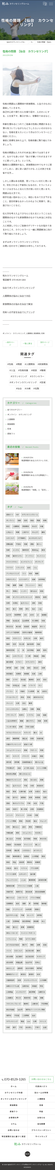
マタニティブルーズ (13, 1004)
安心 (8, 786)
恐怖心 (37, 962)
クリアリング (17, 909)
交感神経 (16, 921)
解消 (43, 550)
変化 (27, 609)
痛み (8, 656)
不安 (20, 1027)
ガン (40, 685)
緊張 (20, 821)
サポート (33, 750)
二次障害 (25, 1015)
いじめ (23, 880)
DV (41, 733)
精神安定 (25, 550)
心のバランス (17, 656)
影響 (8, 556)
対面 (36, 815)
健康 (24, 903)
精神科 (26, 1004)
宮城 (28, 697)
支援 (19, 980)
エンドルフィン (26, 562)
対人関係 (35, 621)
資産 (8, 927)
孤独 (41, 591)
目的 (25, 520)
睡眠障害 (16, 738)
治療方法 (41, 992)
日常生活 (16, 685)
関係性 (29, 862)
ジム (35, 567)
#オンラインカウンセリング (23, 382)
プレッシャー (30, 585)
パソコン (9, 691)
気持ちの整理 (27, 632)
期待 (38, 951)
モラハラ (27, 733)
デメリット (20, 815)
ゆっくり (30, 915)
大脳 (24, 685)
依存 (44, 679)
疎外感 (8, 762)
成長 (44, 945)
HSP (17, 514)
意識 (8, 803)
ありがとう (38, 850)
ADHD (32, 615)
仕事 (34, 1021)
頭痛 (20, 585)
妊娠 (33, 579)
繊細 (21, 721)
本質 (30, 791)
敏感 (44, 597)
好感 (32, 809)
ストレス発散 (41, 768)
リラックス (20, 567)
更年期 (16, 762)
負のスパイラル (18, 803)
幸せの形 (43, 839)
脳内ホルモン (17, 556)
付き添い (38, 833)
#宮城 (42, 382)
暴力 (35, 733)
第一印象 (24, 809)
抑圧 (14, 862)
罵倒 (43, 856)
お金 (38, 715)
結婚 (44, 715)
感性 (25, 780)
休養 (41, 526)
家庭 (41, 756)
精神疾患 (38, 632)
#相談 (34, 370)
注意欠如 (25, 986)
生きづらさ (17, 786)
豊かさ (15, 927)
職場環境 (32, 880)
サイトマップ (41, 1136)
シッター (24, 591)
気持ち (21, 715)
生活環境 (25, 621)
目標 (43, 668)
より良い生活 (29, 768)
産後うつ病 (28, 744)
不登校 (18, 544)
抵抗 (17, 903)
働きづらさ (10, 898)
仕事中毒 (22, 791)
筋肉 (44, 650)
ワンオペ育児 (11, 727)
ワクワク (9, 567)
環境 (20, 609)
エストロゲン (24, 579)
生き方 (8, 615)
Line (28, 1021)
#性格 (10, 364)
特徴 (35, 839)
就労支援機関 (40, 892)
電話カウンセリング (13, 780)
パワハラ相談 (35, 898)
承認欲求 (40, 786)
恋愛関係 (40, 809)
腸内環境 (9, 662)
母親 (8, 597)
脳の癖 (32, 874)
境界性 (8, 1015)
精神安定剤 (10, 650)
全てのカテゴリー (14, 409)
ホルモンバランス (30, 980)
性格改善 (40, 738)
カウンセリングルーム (30, 514)
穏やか (15, 797)
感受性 (37, 597)
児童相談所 (10, 980)
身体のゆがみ (38, 697)
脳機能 (44, 615)
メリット (9, 815)
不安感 (18, 839)
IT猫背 (22, 691)
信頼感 (18, 674)
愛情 (22, 927)
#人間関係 (30, 364)
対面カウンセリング (13, 744)
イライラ (32, 685)
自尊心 (24, 709)
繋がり (24, 945)
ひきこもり (10, 538)
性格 (43, 621)
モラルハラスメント (13, 733)
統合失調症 (10, 1009)
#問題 (19, 364)
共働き (34, 756)
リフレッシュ (11, 939)
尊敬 (32, 945)
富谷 (35, 821)
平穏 (25, 786)
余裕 (22, 697)
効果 (8, 550)
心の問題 (35, 856)
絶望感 (34, 626)
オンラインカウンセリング (22, 597)
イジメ (8, 951)
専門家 (8, 668)
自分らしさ (10, 968)
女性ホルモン (11, 579)
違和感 (21, 862)
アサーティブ (11, 715)
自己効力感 (30, 951)
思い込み (9, 839)
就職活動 (9, 544)
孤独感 (26, 626)
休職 (35, 998)
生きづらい (25, 603)
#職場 (43, 370)
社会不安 (29, 962)
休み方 (34, 526)
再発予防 (27, 998)
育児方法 (9, 626)
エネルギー (23, 874)
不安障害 (44, 1004)
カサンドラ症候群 (12, 632)
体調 (39, 721)
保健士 (15, 591)
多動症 (34, 986)
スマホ (15, 679)
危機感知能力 (27, 762)
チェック (43, 821)
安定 (14, 644)
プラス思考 (34, 868)
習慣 (8, 809)
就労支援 (29, 892)
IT (16, 691)
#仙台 (19, 389)
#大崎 (27, 389)
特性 (41, 986)
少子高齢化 (22, 538)
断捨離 (36, 921)
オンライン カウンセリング (14, 333)
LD (38, 615)
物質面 (36, 903)
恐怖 (8, 827)
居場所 (31, 974)
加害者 (26, 856)
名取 (33, 674)
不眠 (8, 585)
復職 (41, 998)
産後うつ (11, 433)
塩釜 (8, 909)
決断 (16, 668)
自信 (28, 567)
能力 (16, 868)
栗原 (8, 679)
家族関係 (37, 333)
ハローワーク (22, 898)
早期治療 (9, 833)
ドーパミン (30, 556)
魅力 (44, 791)
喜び (14, 609)
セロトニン (17, 638)
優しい (37, 844)
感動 (43, 656)
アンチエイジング (12, 573)
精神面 (44, 903)
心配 (8, 921)
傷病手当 (19, 892)
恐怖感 (8, 850)
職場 (30, 703)
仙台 (33, 1015)
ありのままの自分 (12, 945)
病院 (17, 833)
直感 (45, 721)
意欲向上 (35, 550)
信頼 (32, 709)
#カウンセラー (37, 376)
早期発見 (38, 827)
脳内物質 (30, 644)
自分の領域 (30, 968)
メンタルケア (21, 992)
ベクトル (24, 868)
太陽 (35, 638)
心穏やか (25, 532)
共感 (32, 786)
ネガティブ (41, 956)
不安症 (16, 1015)
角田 (20, 939)
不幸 (28, 803)
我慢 (30, 797)
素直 (8, 791)
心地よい (9, 532)
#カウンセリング (19, 376)
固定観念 (9, 674)
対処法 (8, 868)
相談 (32, 520)
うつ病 (28, 656)
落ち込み (33, 591)
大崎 (40, 674)
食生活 (24, 738)
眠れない (16, 827)
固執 (44, 520)
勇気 (28, 668)
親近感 (16, 850)
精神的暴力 (17, 856)
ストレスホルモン (12, 709)
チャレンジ (28, 844)
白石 (24, 703)
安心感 (21, 644)
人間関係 (29, 333)
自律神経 (41, 579)
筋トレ (39, 544)
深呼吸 (39, 915)
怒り (8, 756)
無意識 (37, 797)
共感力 (37, 791)
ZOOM (29, 815)
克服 (25, 544)
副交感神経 (26, 921)
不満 (41, 803)
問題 (38, 520)
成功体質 (9, 962)
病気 (30, 827)
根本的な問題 (11, 774)
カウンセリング (12, 1021)
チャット (9, 703)
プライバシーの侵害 (25, 886)
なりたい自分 (30, 939)
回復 (32, 738)
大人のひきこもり (35, 538)
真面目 (8, 844)
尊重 (38, 709)
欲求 (38, 679)
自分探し (29, 1027)
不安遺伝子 (10, 768)
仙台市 (20, 1009)
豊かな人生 (39, 762)
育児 (40, 585)
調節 (38, 650)
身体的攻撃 (42, 880)
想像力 (37, 909)
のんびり (35, 532)
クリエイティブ (11, 697)
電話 (22, 1021)
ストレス (43, 1021)
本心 (43, 921)
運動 (32, 544)
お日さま (27, 638)
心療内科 (35, 1004)
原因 (8, 638)
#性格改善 (23, 370)
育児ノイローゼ (12, 933)
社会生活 (16, 621)
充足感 (28, 821)
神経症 (36, 656)
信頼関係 (9, 903)
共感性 (15, 603)
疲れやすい (30, 721)
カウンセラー (30, 662)
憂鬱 (14, 585)
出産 (44, 1027)
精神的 (31, 679)
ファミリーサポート (28, 933)
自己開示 (19, 956)
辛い (8, 591)
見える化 (33, 780)
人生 (40, 609)
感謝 (8, 856)
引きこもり (18, 951)
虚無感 (20, 968)
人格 (36, 886)
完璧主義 (19, 962)
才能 (8, 797)
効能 (38, 644)
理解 (19, 520)
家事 (20, 727)
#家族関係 (43, 364)
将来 (43, 333)
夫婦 (8, 1027)
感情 (41, 780)
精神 (8, 644)
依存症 (23, 679)
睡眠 (36, 573)
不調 (22, 915)
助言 (8, 526)
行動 (22, 668)
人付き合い (26, 850)
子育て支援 (30, 727)
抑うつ (42, 626)
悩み (33, 609)
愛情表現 (30, 927)
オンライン (10, 520)
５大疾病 (31, 691)
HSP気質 (29, 909)
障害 (8, 621)
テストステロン (12, 562)
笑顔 (41, 750)
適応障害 (32, 992)
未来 (38, 974)
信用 (44, 797)
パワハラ (25, 756)
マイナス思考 (11, 874)
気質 (8, 603)
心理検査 (9, 992)
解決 (40, 662)
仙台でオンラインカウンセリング (19, 288)
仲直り (15, 809)
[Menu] (51, 4)
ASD (25, 615)
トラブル (30, 715)
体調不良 (9, 892)
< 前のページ (10, 343)
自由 (19, 768)
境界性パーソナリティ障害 (35, 1009)
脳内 (41, 638)
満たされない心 (24, 774)
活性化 (44, 691)
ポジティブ (39, 562)
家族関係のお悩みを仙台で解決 (18, 304)
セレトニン (41, 556)
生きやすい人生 (12, 915)
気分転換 (17, 844)
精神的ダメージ (12, 974)
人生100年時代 (11, 721)
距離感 (37, 862)
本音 (35, 803)
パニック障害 (11, 821)
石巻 (17, 703)
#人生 (12, 370)
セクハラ (16, 756)
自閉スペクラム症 (12, 986)
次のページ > (45, 343)
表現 (14, 791)
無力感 (18, 626)
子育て (37, 1027)
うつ (24, 573)
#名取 (36, 389)
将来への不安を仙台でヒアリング (19, 312)
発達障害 (17, 615)
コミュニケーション (13, 750)
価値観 (26, 674)
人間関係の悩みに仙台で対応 (16, 296)
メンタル (16, 550)
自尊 (38, 945)
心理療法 (9, 998)
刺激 (40, 603)
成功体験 (9, 956)
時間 (17, 532)
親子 (14, 1027)
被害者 (23, 797)
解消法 (23, 974)
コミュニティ (27, 833)
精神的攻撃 (10, 886)
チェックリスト (12, 880)
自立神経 (30, 650)
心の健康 (43, 980)
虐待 (8, 738)
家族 (25, 750)
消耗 (33, 603)
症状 (24, 827)
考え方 (18, 998)
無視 (8, 862)
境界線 (39, 968)
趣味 (43, 532)
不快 (8, 685)
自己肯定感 (30, 956)
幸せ (8, 609)
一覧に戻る (27, 343)
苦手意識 (27, 839)
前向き (36, 668)
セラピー (19, 662)
